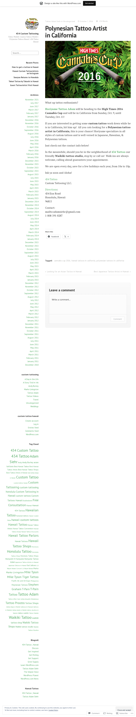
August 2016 (33, 133)
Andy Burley (33, 386)
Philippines (35, 581)
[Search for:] (25, 52)
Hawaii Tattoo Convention (23, 528)
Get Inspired (33, 651)
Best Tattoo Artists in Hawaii (16, 473)
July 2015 (35, 178)
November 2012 (32, 286)
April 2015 (34, 188)
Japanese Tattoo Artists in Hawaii (27, 562)
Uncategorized (32, 403)
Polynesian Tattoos (20, 585)
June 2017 (34, 106)
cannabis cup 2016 (62, 260)
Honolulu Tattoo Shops (29, 556)
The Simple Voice (31, 672)
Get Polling (34, 655)
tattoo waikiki (23, 613)
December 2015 (32, 161)
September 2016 (31, 130)
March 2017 (34, 109)
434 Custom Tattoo (25, 450)
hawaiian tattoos (22, 516)
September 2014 (31, 212)
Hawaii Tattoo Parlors (23, 535)
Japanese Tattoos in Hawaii (17, 565)
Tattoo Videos (32, 396)
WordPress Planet (31, 675)
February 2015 (32, 195)
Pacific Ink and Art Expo (21, 581)
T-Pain (26, 589)
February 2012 (32, 317)
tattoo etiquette (26, 599)
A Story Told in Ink (31, 382)
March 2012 (34, 314)
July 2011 (35, 341)
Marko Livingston (31, 389)
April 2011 (34, 351)
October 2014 (33, 208)
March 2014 (34, 232)
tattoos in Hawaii (27, 607)
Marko (36, 568)
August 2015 (33, 174)
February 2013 (32, 276)
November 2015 (32, 164)
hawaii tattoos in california (83, 260)
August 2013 (33, 256)
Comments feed (32, 431)
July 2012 (35, 300)
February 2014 (32, 235)
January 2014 (33, 239)
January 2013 (33, 280)
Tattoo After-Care (14, 599)
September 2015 (31, 171)
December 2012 (32, 283)
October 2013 (33, 249)
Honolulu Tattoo (19, 551)
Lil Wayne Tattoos (27, 568)
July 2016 (35, 137)
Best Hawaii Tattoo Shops (28, 469)
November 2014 (32, 205)
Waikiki (36, 613)
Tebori (31, 613)
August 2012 (33, 297)
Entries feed (33, 427)
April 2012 (34, 310)
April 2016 (34, 147)
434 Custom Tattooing (27, 33)
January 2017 (33, 116)
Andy (20, 462)
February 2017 (32, 113)
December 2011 (32, 324)
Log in (36, 424)
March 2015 (34, 191)
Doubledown (27, 501)
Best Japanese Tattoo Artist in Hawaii (111, 271)
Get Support (33, 658)
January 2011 (33, 361)
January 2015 (33, 198)
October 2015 (33, 167)
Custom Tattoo (27, 477)
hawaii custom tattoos (25, 520)
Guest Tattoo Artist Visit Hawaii (24, 85)
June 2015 (34, 181)
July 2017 (35, 103)
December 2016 (32, 120)
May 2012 (34, 307)
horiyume (20, 559)
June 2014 (34, 222)
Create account (32, 421)
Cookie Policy (53, 710)
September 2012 (31, 293)
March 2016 (34, 150)
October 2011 (33, 331)
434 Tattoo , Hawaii (30, 644)
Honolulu (35, 547)
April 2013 (34, 269)
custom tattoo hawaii (21, 483)
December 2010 (32, 365)
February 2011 (32, 358)
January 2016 (33, 157)
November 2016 (32, 123)
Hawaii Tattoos (21, 541)
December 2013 (32, 242)
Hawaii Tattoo (17, 524)
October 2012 (33, 290)
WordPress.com (32, 434)
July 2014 (35, 218)
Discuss (35, 648)
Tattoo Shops (32, 603)
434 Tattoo (20, 456)
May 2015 (34, 184)
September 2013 (31, 252)
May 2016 (34, 143)
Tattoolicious (35, 599)
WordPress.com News (30, 678)
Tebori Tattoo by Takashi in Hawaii (24, 81)
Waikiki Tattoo (20, 617)
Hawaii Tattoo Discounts (30, 532)
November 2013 (32, 246)
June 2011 (34, 344)
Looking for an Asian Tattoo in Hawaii (64, 271)
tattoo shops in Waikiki (13, 607)
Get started (89, 3)
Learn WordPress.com (30, 665)
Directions (51, 189)
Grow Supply (33, 661)
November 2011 (32, 327)
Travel (36, 399)
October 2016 (33, 127)
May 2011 (34, 348)
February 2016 (32, 154)
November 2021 (32, 99)
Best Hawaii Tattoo (21, 466)
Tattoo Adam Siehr (31, 668)
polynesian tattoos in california (110, 260)
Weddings (34, 406)
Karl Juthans (31, 565)
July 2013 (35, 259)
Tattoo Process (15, 603)
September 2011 (31, 334)
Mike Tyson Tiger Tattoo (23, 577)
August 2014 (33, 215)
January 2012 (33, 320)
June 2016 (34, 140)
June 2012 (34, 303)
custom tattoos (23, 495)
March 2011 (34, 354)
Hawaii (29, 505)
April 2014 (34, 228)
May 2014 (34, 225)
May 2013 (34, 266)
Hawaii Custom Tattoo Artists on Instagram (25, 72)
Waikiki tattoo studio (24, 626)
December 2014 (32, 201)
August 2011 (33, 337)
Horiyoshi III (10, 558)
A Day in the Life (32, 379)
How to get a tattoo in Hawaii (25, 67)
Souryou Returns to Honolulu (26, 77)
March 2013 (34, 273)
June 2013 (34, 262)
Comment (117, 319)
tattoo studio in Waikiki (19, 610)
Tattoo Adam (33, 393)
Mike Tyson (31, 572)
